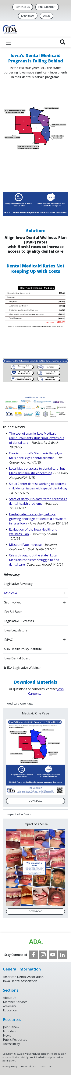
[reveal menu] (8, 42)
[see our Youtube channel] (53, 955)
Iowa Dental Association (20, 981)
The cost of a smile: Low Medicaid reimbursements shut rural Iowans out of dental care (36, 438)
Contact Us (23, 7)
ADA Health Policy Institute (23, 649)
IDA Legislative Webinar (24, 668)
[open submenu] (64, 593)
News (7, 1035)
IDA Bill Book (13, 612)
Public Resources (15, 1039)
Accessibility (11, 1044)
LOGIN (46, 15)
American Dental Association (23, 977)
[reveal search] (62, 42)
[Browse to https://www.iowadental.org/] (35, 941)
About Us (9, 998)
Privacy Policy (9, 1066)
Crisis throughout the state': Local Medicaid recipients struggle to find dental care (34, 560)
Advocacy (12, 574)
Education (10, 1010)
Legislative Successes (19, 621)
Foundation (11, 1031)
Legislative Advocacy (18, 584)
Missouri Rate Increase (25, 545)
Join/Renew (27, 15)
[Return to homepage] (35, 29)
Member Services (15, 1002)
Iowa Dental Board (17, 658)
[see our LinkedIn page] (62, 955)
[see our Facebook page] (33, 955)
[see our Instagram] (43, 955)
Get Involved (12, 602)
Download (35, 800)
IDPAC (8, 640)
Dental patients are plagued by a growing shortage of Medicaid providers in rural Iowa (37, 518)
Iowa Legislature (15, 630)
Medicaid (10, 593)
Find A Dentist (47, 7)
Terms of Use (28, 1066)
